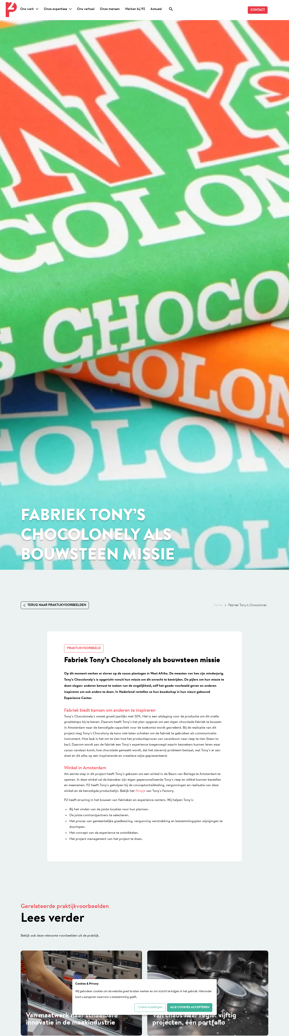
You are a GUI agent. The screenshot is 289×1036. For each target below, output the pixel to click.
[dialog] (144, 997)
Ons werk (27, 9)
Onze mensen (110, 9)
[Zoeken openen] (171, 9)
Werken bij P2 (135, 9)
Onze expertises (55, 9)
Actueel (156, 9)
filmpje (140, 791)
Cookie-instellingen (150, 1007)
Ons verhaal (86, 9)
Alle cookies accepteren (189, 1007)
